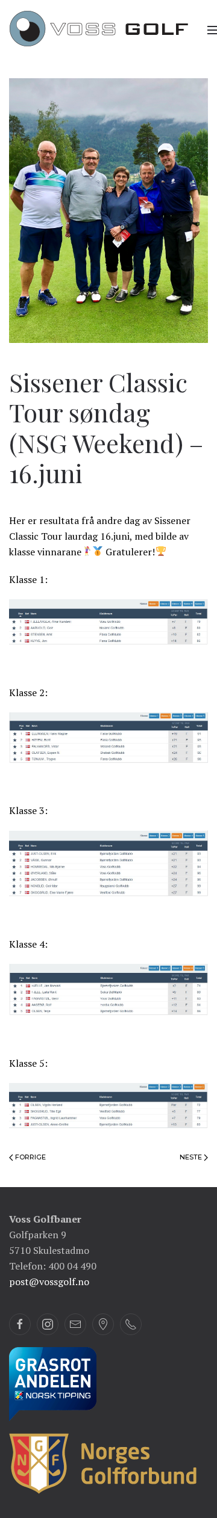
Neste (192, 1157)
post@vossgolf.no (49, 1281)
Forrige (29, 1157)
